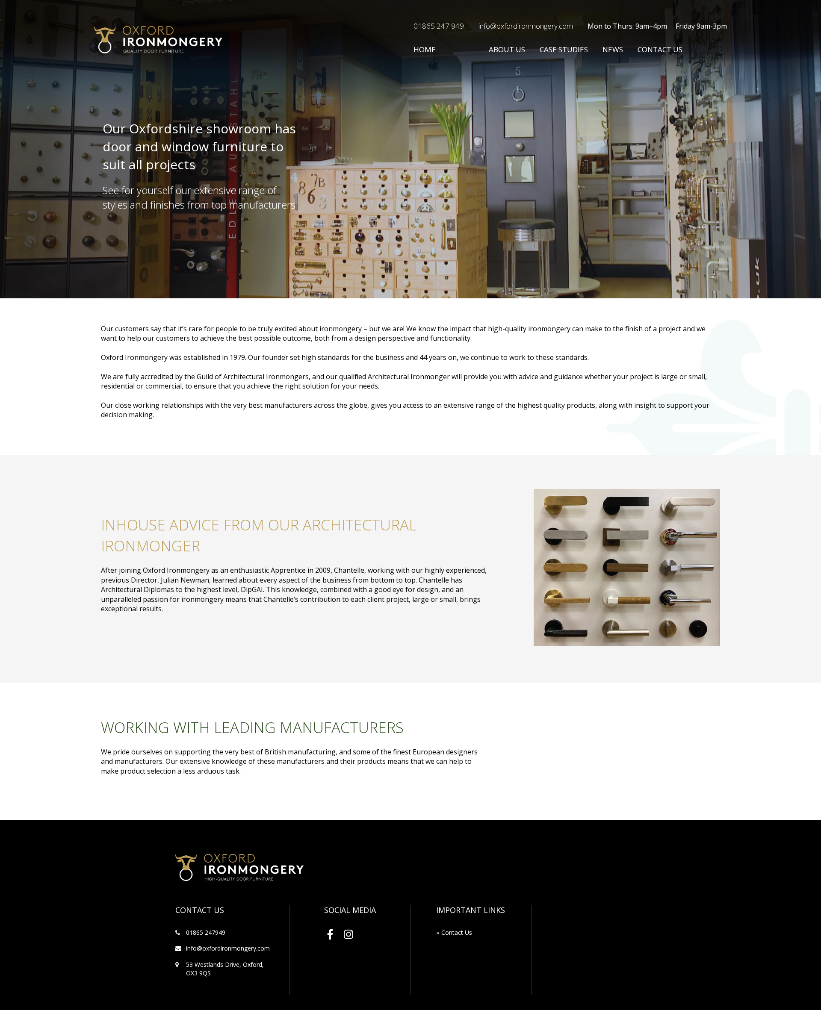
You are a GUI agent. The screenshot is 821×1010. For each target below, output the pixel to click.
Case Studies (564, 49)
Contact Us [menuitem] (456, 932)
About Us (507, 49)
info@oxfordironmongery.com (525, 26)
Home (424, 49)
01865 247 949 (438, 26)
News (612, 49)
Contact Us (660, 49)
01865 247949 (205, 932)
